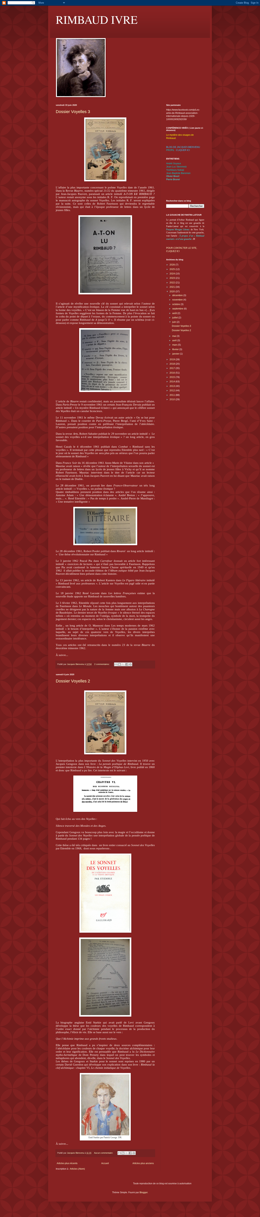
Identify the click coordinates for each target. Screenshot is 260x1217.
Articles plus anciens (143, 1163)
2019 (172, 359)
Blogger (144, 1192)
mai (174, 336)
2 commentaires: (102, 664)
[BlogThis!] (119, 664)
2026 (172, 264)
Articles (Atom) (77, 1169)
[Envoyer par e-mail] (116, 664)
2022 (172, 282)
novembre (177, 299)
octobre (176, 304)
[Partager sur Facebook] (127, 664)
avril (174, 340)
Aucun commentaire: (104, 1153)
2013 (172, 386)
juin (174, 322)
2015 (172, 377)
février (175, 349)
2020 (172, 291)
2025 (172, 269)
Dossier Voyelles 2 (73, 681)
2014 (172, 381)
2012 (172, 390)
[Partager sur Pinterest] (130, 664)
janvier (176, 353)
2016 (172, 372)
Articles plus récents (67, 1163)
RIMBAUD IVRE (97, 19)
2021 (172, 287)
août (174, 313)
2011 (172, 395)
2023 (172, 278)
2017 (172, 368)
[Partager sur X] (123, 664)
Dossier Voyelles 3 (73, 111)
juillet (175, 317)
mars (175, 345)
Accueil (105, 1163)
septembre (178, 308)
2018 (172, 364)
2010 (172, 399)
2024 (172, 273)
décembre (177, 295)
